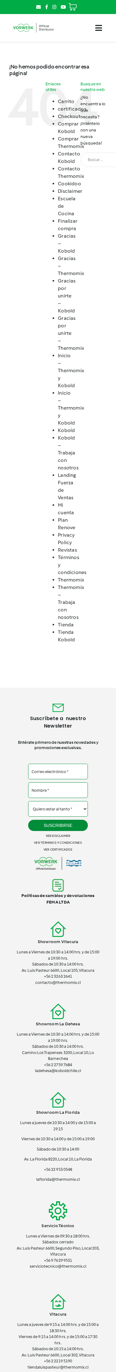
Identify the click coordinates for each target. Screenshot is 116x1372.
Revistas (67, 550)
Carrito (66, 101)
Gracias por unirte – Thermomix (71, 333)
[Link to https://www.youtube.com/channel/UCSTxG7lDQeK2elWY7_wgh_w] (63, 7)
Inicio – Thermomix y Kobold (71, 370)
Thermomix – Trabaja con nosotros (71, 602)
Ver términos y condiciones (58, 843)
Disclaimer (70, 191)
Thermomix (71, 580)
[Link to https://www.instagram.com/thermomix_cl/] (54, 7)
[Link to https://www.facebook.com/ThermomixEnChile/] (46, 7)
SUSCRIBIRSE (58, 825)
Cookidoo (69, 184)
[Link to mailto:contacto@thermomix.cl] (38, 7)
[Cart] (72, 4)
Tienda (66, 625)
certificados (72, 109)
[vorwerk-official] (33, 23)
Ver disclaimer (58, 836)
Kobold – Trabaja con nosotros (68, 453)
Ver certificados (58, 849)
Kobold (66, 430)
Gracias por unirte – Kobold (66, 296)
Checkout (69, 116)
